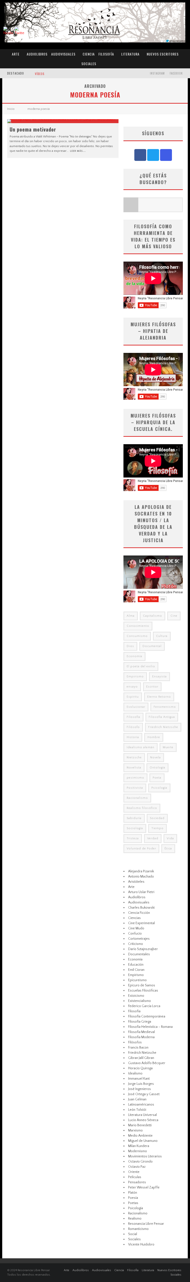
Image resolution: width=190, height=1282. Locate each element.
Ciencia (89, 54)
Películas (134, 1177)
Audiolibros (37, 54)
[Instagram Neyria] (166, 155)
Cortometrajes (139, 939)
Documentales (139, 954)
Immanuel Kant (139, 1079)
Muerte (168, 747)
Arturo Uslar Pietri (141, 892)
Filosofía (106, 54)
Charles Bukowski (141, 908)
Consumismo (137, 636)
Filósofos (135, 1042)
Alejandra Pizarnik (141, 871)
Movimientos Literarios (145, 1156)
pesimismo (135, 777)
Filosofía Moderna (141, 1037)
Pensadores (137, 1182)
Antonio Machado (141, 877)
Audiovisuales (63, 54)
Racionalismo (137, 798)
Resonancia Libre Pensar (146, 1224)
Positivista (135, 787)
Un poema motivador (33, 129)
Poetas (133, 1203)
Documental (152, 646)
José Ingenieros (139, 1089)
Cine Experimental (141, 923)
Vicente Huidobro (141, 1244)
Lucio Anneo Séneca (143, 1120)
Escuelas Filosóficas (143, 991)
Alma (131, 615)
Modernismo (137, 1151)
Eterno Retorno (159, 696)
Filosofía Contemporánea (146, 1016)
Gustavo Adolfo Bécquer (146, 1063)
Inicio (11, 109)
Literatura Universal (142, 1115)
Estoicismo (136, 996)
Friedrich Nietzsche (163, 727)
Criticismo (135, 944)
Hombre (153, 737)
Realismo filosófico (142, 808)
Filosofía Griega (139, 1022)
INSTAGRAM (157, 73)
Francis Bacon (138, 1048)
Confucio (135, 934)
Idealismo (135, 1073)
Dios (130, 646)
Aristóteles (136, 882)
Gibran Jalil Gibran (141, 1058)
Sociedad (157, 818)
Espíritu (133, 696)
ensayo (132, 686)
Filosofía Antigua (162, 717)
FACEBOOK (176, 73)
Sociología (135, 828)
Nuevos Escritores (163, 54)
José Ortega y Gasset (144, 1094)
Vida (170, 838)
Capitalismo (152, 615)
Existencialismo (139, 1001)
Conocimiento (138, 626)
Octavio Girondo (140, 1162)
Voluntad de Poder (141, 848)
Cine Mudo (136, 928)
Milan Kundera (138, 1146)
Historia (133, 737)
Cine (173, 615)
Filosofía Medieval (141, 1032)
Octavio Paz (136, 1167)
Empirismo (135, 676)
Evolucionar (136, 706)
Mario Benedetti (140, 1125)
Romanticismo (138, 1229)
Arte (16, 54)
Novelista (134, 767)
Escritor (152, 686)
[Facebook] (140, 155)
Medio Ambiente (140, 1136)
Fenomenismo (165, 706)
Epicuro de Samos (141, 985)
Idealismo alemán (140, 747)
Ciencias (134, 918)
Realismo (135, 1219)
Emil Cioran (136, 970)
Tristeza (133, 838)
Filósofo (133, 727)
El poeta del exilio (141, 666)
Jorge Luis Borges (141, 1084)
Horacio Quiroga (140, 1068)
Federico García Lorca (144, 1006)
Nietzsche (134, 757)
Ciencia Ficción (139, 913)
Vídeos (39, 74)
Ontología (157, 767)
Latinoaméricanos (141, 1105)
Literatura (130, 54)
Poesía (133, 1198)
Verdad (152, 838)
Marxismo (135, 1130)
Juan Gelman (137, 1099)
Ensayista (159, 676)
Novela (155, 757)
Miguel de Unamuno (143, 1141)
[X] (153, 155)
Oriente (134, 1172)
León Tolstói (137, 1110)
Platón (132, 1193)
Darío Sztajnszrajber (143, 949)
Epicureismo (137, 980)
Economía (134, 656)
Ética (168, 848)
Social (132, 1234)
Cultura (161, 636)
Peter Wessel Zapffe (144, 1187)
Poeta (157, 777)
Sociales (88, 63)
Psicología (159, 787)
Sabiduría (134, 818)
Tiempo (157, 828)
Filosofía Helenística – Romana (150, 1027)
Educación (135, 965)
